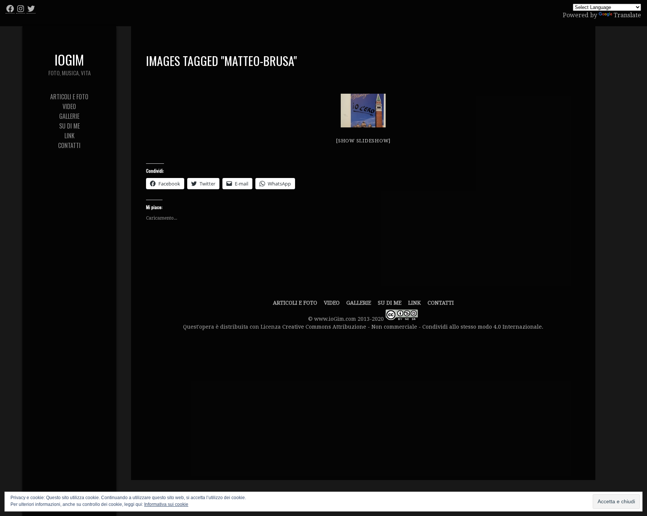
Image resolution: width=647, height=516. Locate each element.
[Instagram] (20, 8)
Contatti (441, 303)
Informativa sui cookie (166, 504)
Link (414, 303)
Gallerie (358, 303)
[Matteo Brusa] (363, 110)
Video (332, 303)
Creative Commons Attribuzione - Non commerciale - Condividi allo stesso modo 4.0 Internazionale (412, 327)
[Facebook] (10, 8)
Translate (627, 15)
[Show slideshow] (363, 141)
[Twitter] (31, 8)
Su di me (389, 303)
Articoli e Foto (295, 303)
